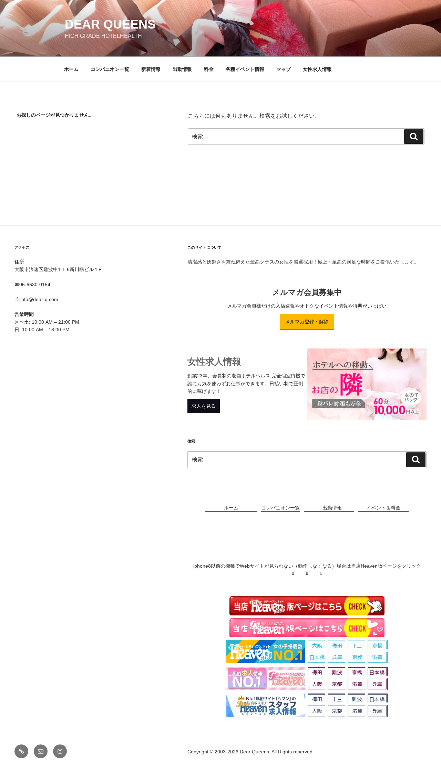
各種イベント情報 (245, 69)
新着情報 (151, 69)
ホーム (71, 69)
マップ (283, 69)
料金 (209, 69)
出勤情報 (182, 69)
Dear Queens (110, 24)
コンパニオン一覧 (110, 69)
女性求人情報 (317, 69)
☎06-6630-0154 (32, 284)
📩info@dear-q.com (36, 299)
